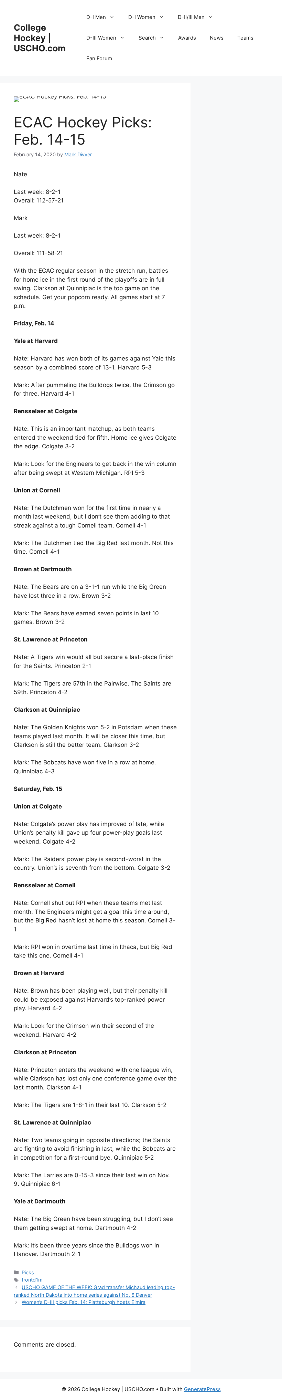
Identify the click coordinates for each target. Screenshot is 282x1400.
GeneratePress (202, 1389)
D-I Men (96, 17)
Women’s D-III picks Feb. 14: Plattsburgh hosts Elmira (83, 1302)
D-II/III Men (191, 17)
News (217, 37)
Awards (187, 37)
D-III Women (101, 37)
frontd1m (32, 1280)
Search (147, 37)
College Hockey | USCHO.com (40, 37)
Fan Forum (99, 58)
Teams (245, 37)
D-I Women (141, 17)
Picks (28, 1272)
